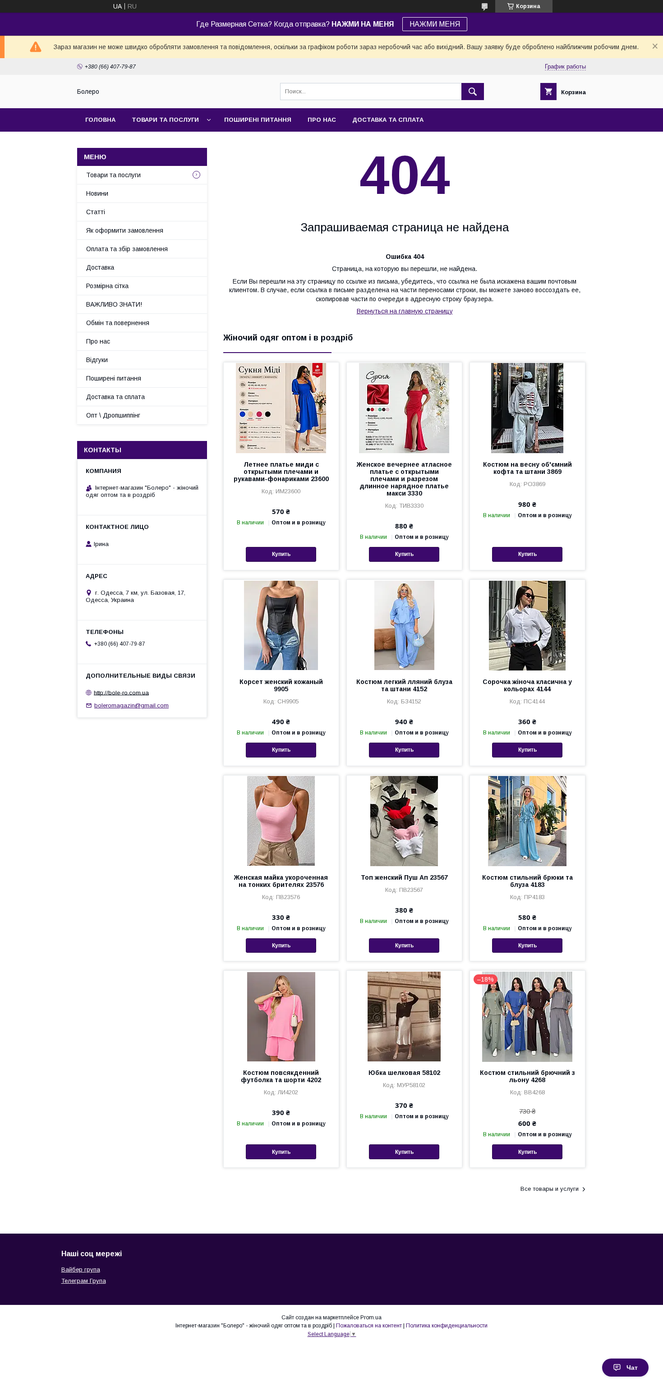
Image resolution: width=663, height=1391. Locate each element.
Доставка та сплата (388, 119)
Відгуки (97, 359)
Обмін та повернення (117, 322)
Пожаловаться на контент (369, 1325)
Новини (97, 193)
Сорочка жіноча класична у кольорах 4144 (527, 685)
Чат (632, 1367)
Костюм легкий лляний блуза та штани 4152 (404, 685)
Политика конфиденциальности (447, 1325)
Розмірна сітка (107, 285)
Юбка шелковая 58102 (404, 1072)
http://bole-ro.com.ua (121, 692)
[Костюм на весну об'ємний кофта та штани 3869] (527, 408)
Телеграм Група (83, 1280)
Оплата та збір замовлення (127, 248)
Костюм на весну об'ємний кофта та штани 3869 (527, 468)
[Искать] (472, 91)
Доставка (100, 267)
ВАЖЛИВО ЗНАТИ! (114, 304)
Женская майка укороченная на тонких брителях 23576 (281, 881)
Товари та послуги (165, 119)
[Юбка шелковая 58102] (404, 1016)
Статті (95, 212)
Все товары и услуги (549, 1188)
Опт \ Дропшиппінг (113, 415)
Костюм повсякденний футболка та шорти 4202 (281, 1076)
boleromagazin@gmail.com (131, 705)
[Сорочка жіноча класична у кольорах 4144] (527, 625)
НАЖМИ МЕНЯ (435, 24)
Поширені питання (257, 119)
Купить (281, 554)
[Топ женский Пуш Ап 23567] (404, 821)
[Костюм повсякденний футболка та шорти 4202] (281, 1016)
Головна (100, 119)
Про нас (322, 119)
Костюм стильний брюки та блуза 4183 (527, 881)
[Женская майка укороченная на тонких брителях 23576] (281, 821)
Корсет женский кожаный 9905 (281, 685)
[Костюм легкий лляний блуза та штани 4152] (404, 625)
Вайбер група (80, 1269)
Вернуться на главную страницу (405, 311)
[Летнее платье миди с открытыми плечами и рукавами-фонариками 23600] (281, 408)
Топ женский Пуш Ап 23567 (404, 877)
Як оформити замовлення (124, 230)
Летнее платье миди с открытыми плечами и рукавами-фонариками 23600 (281, 471)
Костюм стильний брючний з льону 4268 (527, 1076)
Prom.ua (371, 1317)
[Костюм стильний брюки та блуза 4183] (527, 821)
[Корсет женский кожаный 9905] (281, 625)
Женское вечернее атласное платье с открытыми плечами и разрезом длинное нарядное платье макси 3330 (404, 479)
